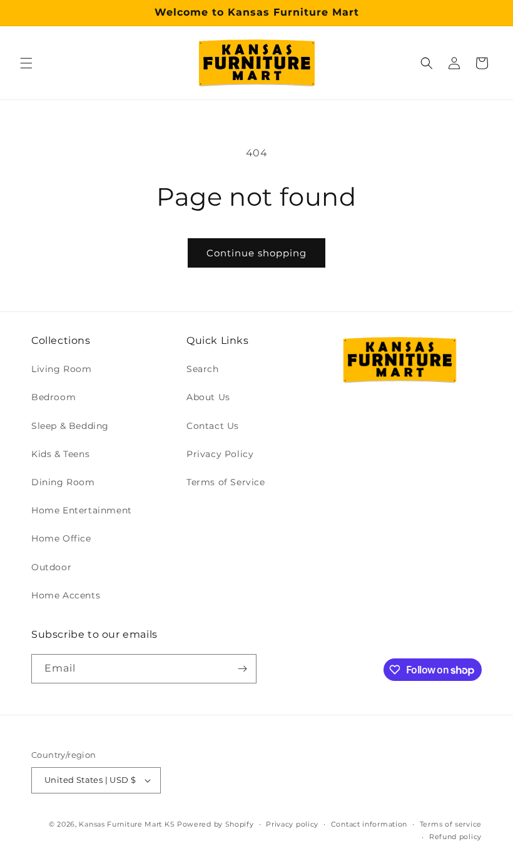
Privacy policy (292, 824)
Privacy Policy (219, 454)
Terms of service (451, 824)
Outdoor (51, 567)
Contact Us (212, 425)
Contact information (369, 824)
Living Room (61, 369)
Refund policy (455, 836)
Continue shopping (256, 253)
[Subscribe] (242, 668)
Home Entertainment (81, 510)
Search (202, 369)
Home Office (61, 538)
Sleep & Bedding (70, 425)
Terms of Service (225, 482)
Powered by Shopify (215, 824)
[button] (26, 63)
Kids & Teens (60, 454)
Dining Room (63, 482)
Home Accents (65, 595)
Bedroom (53, 397)
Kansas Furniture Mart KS (127, 824)
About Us (208, 397)
